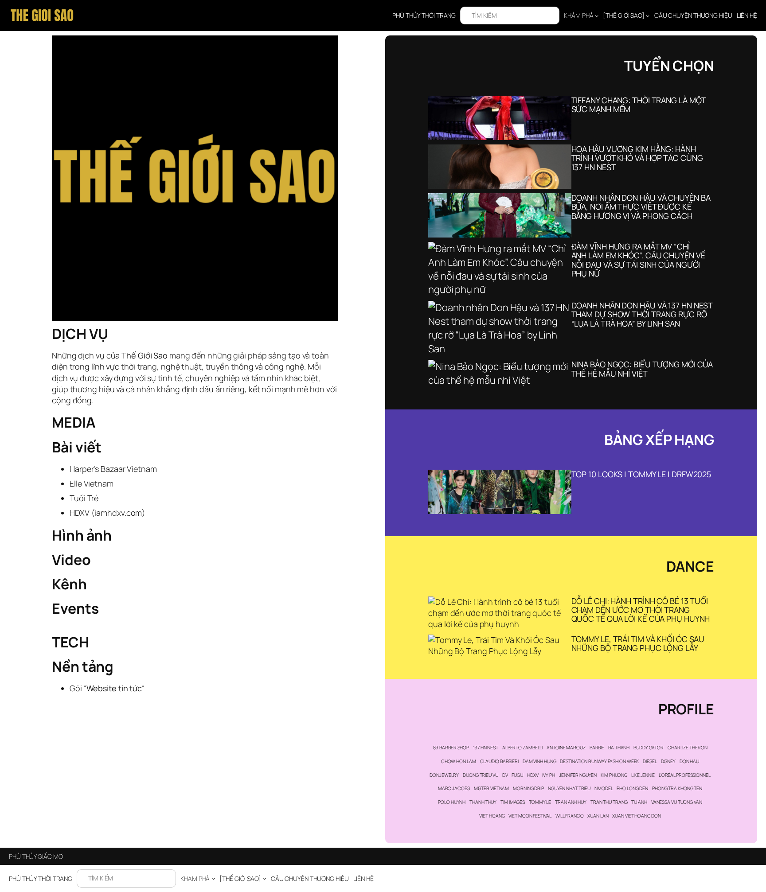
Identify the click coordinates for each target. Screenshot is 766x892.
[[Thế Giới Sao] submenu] (647, 15)
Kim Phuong (614, 775)
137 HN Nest (485, 747)
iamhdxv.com (118, 512)
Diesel (650, 761)
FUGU (517, 775)
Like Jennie (643, 775)
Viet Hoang (491, 816)
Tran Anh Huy (570, 802)
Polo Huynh (451, 802)
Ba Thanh (618, 747)
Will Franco (569, 816)
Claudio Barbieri (499, 761)
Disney (668, 761)
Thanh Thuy (482, 802)
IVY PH (548, 775)
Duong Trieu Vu (480, 775)
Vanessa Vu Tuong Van (676, 802)
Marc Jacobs (454, 788)
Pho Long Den (632, 788)
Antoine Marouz (566, 747)
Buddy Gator (648, 747)
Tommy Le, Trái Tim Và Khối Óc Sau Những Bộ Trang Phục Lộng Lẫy (638, 644)
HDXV (533, 775)
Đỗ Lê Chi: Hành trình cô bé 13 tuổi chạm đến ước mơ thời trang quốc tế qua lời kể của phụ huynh (640, 609)
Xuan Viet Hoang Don (636, 816)
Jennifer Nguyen (578, 775)
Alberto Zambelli (522, 747)
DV (505, 775)
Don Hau (689, 761)
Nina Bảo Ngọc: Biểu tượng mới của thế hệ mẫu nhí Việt (642, 369)
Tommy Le (540, 802)
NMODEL (603, 788)
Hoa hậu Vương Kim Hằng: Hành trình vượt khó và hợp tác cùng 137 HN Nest (637, 157)
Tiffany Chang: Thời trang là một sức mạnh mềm (638, 105)
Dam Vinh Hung (539, 761)
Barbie (597, 747)
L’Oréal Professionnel (685, 775)
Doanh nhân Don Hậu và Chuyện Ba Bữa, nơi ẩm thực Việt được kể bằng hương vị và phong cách (641, 206)
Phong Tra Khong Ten (677, 788)
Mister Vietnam (491, 788)
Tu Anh (639, 802)
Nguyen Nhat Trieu (569, 788)
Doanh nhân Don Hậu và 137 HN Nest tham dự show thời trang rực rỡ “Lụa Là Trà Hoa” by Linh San (642, 314)
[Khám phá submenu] (596, 15)
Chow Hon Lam (458, 761)
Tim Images (512, 802)
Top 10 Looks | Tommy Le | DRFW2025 (641, 474)
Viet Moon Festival (529, 816)
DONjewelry (444, 775)
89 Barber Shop (451, 747)
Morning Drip (528, 788)
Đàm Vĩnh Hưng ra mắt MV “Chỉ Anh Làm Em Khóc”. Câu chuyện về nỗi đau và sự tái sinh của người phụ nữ (638, 260)
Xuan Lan (597, 816)
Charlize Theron (687, 747)
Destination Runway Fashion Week (599, 761)
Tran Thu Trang (609, 802)
